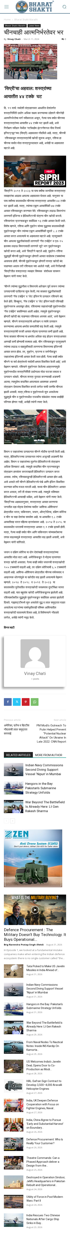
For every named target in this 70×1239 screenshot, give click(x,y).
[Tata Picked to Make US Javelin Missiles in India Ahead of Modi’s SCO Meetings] (13, 971)
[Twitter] (17, 702)
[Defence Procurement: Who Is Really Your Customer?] (13, 1144)
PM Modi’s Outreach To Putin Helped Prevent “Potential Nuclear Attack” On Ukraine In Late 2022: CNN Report (51, 733)
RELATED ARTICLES (18, 755)
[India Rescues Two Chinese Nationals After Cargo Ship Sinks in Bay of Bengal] (13, 1220)
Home (7, 19)
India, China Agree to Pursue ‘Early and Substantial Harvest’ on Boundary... (45, 1123)
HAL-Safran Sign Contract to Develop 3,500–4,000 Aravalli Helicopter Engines (44, 1085)
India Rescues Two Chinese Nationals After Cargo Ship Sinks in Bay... (43, 1219)
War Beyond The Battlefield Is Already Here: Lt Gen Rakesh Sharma (45, 806)
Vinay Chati (14, 39)
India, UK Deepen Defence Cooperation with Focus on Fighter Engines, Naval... (42, 1104)
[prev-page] (6, 820)
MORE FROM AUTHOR (48, 755)
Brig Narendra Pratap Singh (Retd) (24, 944)
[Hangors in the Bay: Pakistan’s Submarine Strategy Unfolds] (13, 788)
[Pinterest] (26, 702)
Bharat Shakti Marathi (26, 19)
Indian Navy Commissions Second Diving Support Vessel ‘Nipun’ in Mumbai (44, 769)
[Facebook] (8, 702)
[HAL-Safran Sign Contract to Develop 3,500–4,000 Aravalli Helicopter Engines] (13, 1086)
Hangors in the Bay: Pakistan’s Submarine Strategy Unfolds (40, 788)
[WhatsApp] (34, 702)
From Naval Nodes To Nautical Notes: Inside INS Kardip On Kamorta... (44, 1046)
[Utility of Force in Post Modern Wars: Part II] (13, 1201)
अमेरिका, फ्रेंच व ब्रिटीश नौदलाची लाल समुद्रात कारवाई (16, 729)
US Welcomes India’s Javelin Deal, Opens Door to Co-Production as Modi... (43, 1065)
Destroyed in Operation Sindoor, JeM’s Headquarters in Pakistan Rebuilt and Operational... (45, 1181)
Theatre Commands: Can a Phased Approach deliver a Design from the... (43, 1161)
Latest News (34, 25)
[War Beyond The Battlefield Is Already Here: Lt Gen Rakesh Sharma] (13, 806)
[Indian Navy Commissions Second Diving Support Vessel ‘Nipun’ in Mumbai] (13, 769)
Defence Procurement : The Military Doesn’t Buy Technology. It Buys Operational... (35, 935)
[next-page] (12, 820)
